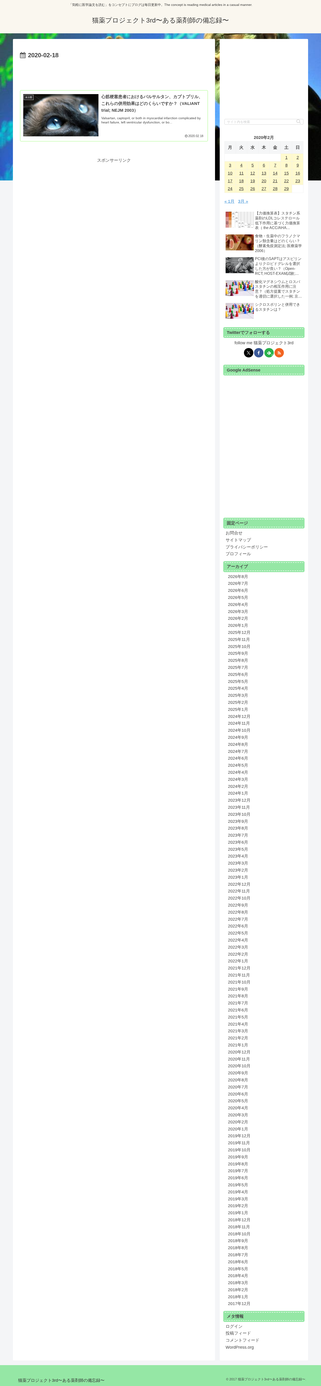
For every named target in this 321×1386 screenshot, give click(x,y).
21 (275, 181)
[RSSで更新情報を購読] (279, 352)
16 (297, 173)
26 (252, 188)
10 (230, 173)
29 (286, 188)
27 (264, 188)
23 (297, 181)
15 (286, 173)
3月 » (243, 201)
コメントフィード (242, 1340)
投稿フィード (238, 1333)
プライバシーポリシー (247, 547)
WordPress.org (240, 1347)
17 (230, 181)
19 (252, 181)
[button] (298, 121)
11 (241, 173)
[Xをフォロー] (248, 352)
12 (252, 173)
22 (286, 181)
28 (275, 188)
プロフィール (238, 553)
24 (230, 188)
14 (275, 173)
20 (264, 181)
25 (241, 188)
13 (264, 173)
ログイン (234, 1326)
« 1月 (229, 201)
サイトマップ (238, 540)
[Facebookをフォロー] (258, 352)
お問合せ (234, 533)
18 (241, 181)
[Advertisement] (114, 73)
